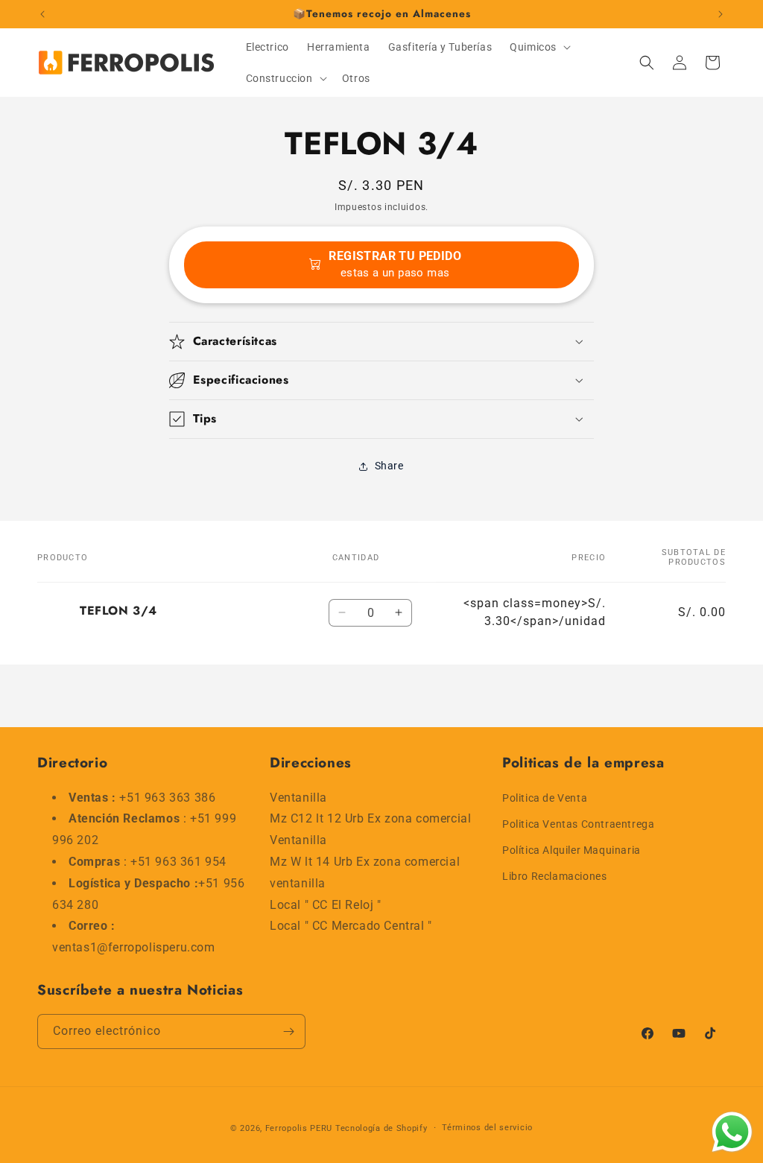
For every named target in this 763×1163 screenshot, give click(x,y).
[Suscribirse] (288, 1031)
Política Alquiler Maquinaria (571, 850)
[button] (539, 47)
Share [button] (389, 466)
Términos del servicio (487, 1127)
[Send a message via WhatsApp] (732, 1132)
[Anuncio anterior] (42, 14)
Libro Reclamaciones (554, 876)
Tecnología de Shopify (381, 1128)
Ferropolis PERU (299, 1128)
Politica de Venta (544, 798)
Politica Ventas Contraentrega (578, 824)
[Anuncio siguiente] (720, 14)
